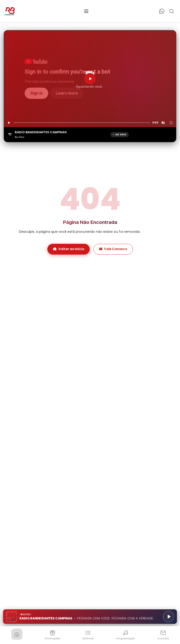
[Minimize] (12, 619)
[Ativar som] (163, 123)
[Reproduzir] (90, 78)
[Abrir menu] (86, 11)
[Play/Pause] (168, 616)
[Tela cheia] (171, 123)
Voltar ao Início (71, 249)
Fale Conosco (115, 249)
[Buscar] (171, 11)
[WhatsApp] (161, 11)
